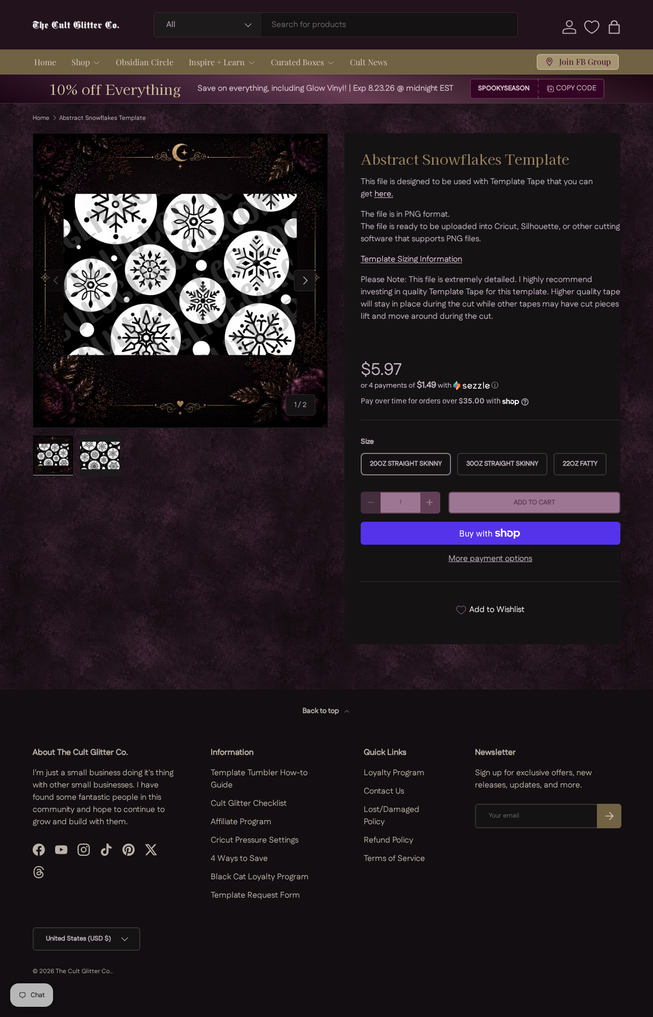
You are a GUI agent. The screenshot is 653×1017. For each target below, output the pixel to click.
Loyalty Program (394, 773)
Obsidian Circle (144, 62)
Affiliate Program (241, 822)
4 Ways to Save (239, 859)
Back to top (321, 711)
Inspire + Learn (217, 62)
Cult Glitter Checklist (249, 803)
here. (383, 194)
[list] (180, 281)
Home (45, 62)
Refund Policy (388, 840)
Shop (80, 62)
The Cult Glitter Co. (83, 971)
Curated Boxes (297, 62)
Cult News (368, 62)
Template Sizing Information (411, 259)
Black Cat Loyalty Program (260, 877)
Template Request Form (255, 895)
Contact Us (384, 791)
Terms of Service (394, 859)
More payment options (490, 559)
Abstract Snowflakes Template (102, 118)
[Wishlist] (592, 27)
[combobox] (336, 25)
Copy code (576, 88)
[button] (614, 27)
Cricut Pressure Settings (254, 840)
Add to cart (534, 502)
